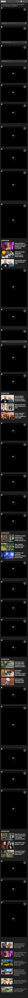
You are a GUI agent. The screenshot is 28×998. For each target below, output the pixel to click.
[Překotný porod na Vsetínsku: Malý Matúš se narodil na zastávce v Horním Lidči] (7, 963)
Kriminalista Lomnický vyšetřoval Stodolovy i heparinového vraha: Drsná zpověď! (19, 945)
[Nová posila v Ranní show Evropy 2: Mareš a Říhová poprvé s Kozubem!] (7, 981)
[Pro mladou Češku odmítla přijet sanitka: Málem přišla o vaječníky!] (7, 990)
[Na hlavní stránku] (3, 1)
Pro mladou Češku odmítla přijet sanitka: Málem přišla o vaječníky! (20, 990)
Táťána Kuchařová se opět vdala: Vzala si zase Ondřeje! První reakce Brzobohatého (20, 954)
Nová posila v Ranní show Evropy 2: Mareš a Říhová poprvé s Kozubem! (20, 982)
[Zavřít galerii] (26, 1)
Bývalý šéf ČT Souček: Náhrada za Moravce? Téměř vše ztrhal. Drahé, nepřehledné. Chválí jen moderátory (20, 972)
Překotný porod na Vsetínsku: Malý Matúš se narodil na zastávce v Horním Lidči (20, 963)
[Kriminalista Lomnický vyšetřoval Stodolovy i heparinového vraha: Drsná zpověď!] (7, 945)
